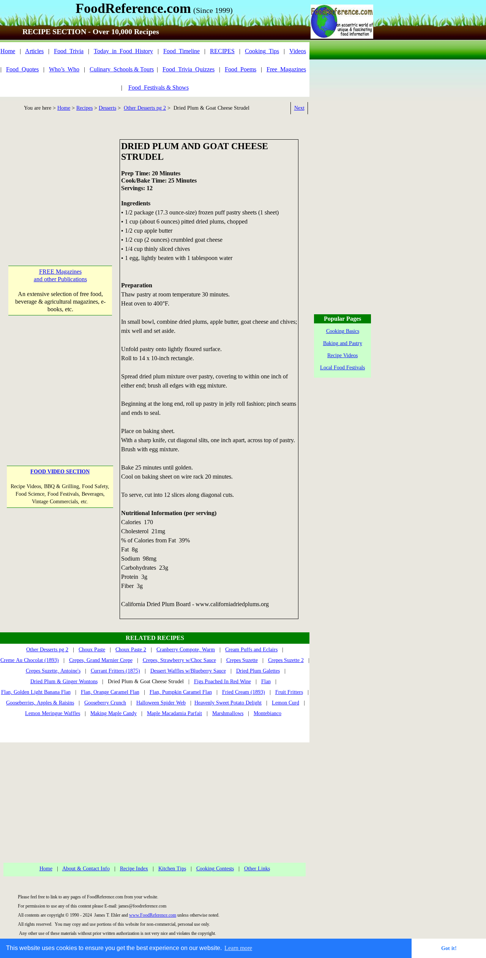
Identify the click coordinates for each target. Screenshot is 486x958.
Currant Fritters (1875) (115, 671)
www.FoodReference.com (152, 915)
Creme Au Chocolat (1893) (29, 660)
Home (7, 51)
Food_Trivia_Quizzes (189, 69)
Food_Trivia (69, 51)
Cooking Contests (215, 868)
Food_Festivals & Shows (158, 87)
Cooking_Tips (262, 51)
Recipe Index (134, 868)
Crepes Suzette (242, 660)
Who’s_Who (64, 69)
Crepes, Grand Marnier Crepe (101, 660)
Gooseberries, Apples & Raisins (40, 703)
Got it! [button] (449, 948)
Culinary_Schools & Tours (122, 69)
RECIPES (222, 51)
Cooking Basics (342, 331)
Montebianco (267, 713)
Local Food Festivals (342, 367)
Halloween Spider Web (161, 703)
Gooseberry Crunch (105, 703)
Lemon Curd (285, 703)
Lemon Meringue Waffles (52, 713)
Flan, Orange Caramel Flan (110, 692)
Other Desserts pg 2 (145, 108)
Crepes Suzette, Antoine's (53, 671)
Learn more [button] (238, 948)
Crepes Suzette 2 (286, 660)
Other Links (257, 868)
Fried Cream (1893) (243, 692)
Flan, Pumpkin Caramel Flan (181, 692)
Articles (34, 51)
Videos (297, 51)
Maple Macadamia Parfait (174, 713)
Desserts (107, 108)
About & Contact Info (86, 868)
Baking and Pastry (342, 343)
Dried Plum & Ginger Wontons (64, 681)
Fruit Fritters (289, 692)
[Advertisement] (60, 186)
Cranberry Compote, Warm (185, 649)
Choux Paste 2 (130, 649)
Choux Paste (92, 649)
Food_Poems (240, 69)
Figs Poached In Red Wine (222, 681)
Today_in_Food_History (123, 51)
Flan (266, 681)
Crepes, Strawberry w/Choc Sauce (179, 660)
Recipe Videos (342, 355)
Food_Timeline (181, 51)
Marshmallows (227, 713)
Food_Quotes (22, 69)
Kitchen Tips (172, 868)
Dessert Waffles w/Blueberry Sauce (188, 671)
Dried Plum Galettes (258, 671)
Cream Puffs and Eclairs (251, 649)
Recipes (84, 108)
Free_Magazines (286, 69)
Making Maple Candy (113, 713)
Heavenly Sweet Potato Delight (228, 703)
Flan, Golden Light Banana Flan (36, 692)
